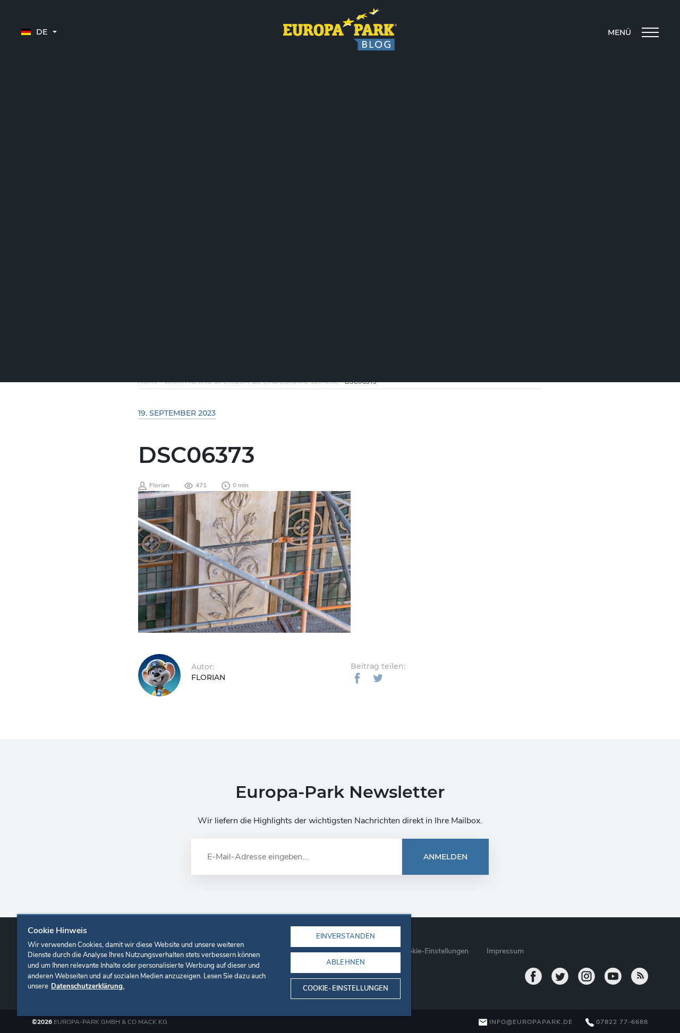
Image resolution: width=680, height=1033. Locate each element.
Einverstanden (346, 936)
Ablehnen (345, 962)
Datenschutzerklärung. (87, 986)
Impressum (505, 951)
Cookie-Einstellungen (346, 988)
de (40, 32)
